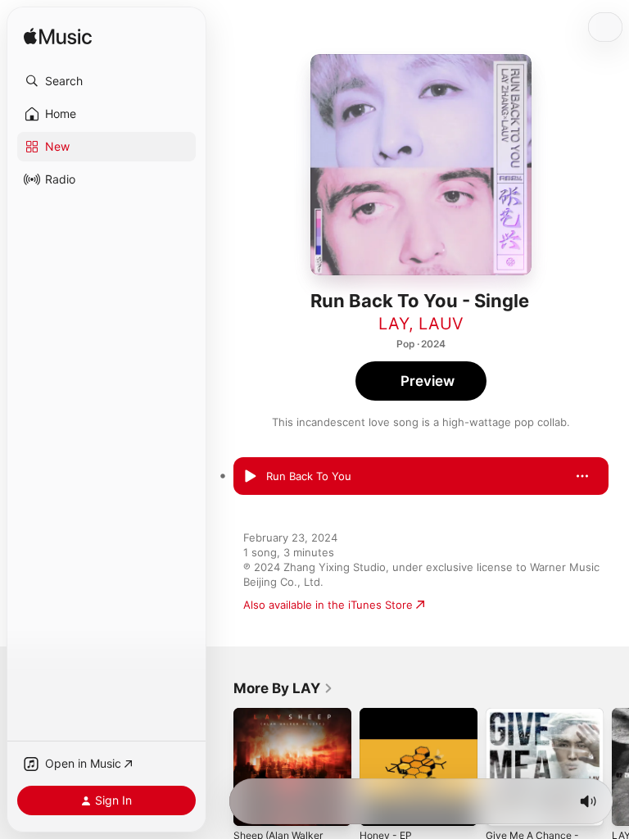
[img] (58, 37)
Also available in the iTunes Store (328, 604)
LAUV (441, 323)
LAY (393, 323)
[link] (283, 688)
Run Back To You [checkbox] (308, 476)
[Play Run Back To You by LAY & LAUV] (249, 476)
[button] (106, 81)
